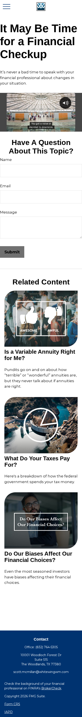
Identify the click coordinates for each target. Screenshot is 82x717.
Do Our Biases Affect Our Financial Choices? (38, 557)
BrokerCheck (51, 688)
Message (8, 212)
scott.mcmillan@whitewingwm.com (41, 672)
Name (6, 159)
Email (5, 186)
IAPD (8, 712)
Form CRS (12, 704)
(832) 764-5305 (46, 647)
